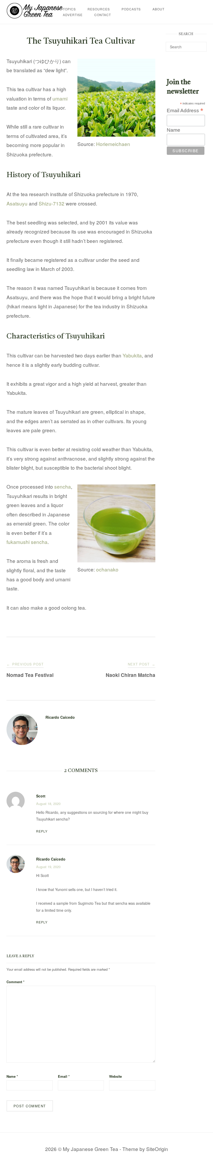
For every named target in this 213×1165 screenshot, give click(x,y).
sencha (62, 486)
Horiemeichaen (113, 143)
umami (60, 98)
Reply (42, 831)
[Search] (201, 44)
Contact (102, 14)
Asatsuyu (17, 203)
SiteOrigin (157, 1148)
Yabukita (132, 355)
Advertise (73, 14)
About (158, 9)
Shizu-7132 (51, 203)
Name (12, 1076)
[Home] (34, 16)
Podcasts (131, 9)
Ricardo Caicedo (60, 717)
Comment (15, 981)
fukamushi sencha (27, 541)
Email (64, 1076)
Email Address (185, 110)
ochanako (107, 569)
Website (115, 1076)
